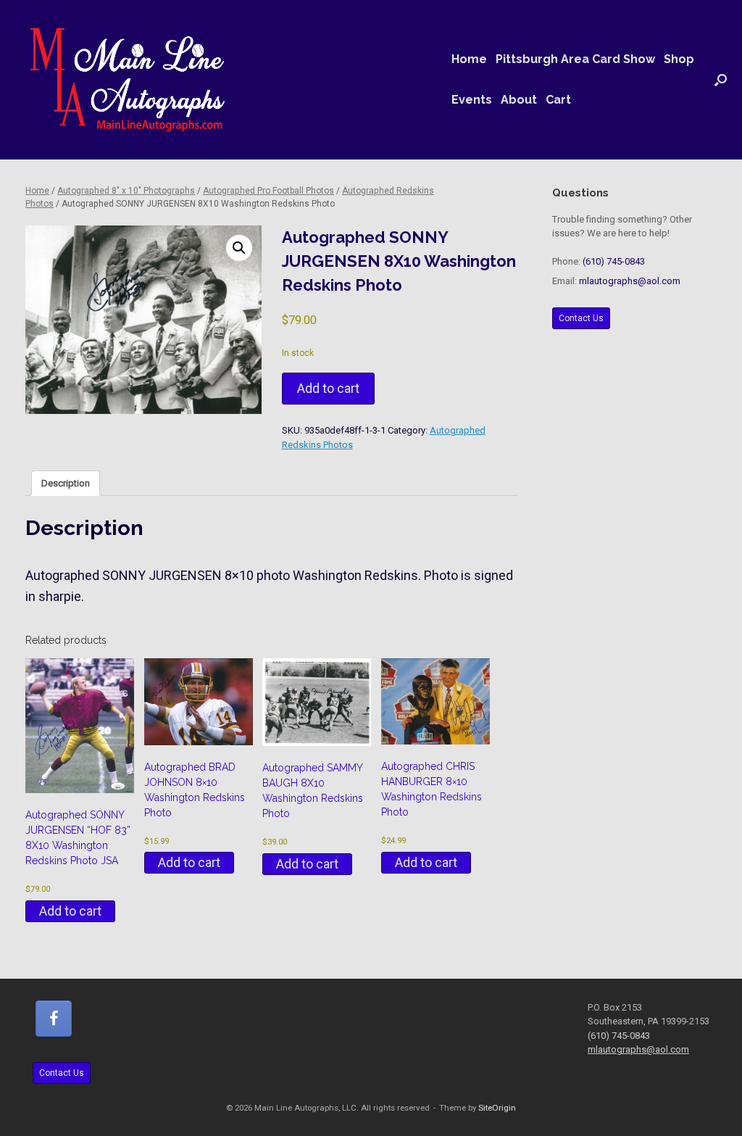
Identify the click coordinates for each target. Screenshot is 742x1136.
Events (471, 100)
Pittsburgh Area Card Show (575, 59)
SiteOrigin (497, 1108)
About (519, 100)
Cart (558, 100)
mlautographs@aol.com (629, 280)
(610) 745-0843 (614, 261)
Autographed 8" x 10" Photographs (126, 191)
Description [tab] (65, 483)
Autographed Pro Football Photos (268, 191)
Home (469, 59)
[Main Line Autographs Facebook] (54, 1018)
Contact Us (581, 318)
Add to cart (328, 388)
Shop (679, 59)
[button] (720, 79)
